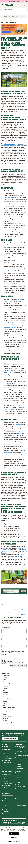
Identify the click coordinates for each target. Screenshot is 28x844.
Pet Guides (6, 793)
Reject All (14, 837)
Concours (5, 686)
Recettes (5, 718)
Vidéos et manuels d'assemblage (20, 766)
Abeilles (19, 778)
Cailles (5, 800)
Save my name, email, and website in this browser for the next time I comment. (12, 652)
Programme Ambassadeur (7, 775)
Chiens (5, 682)
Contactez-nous (21, 751)
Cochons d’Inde (8, 809)
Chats (4, 679)
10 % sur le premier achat (14, 1)
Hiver (4, 697)
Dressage (5, 688)
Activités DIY (6, 675)
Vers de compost (21, 805)
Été (4, 690)
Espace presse (8, 758)
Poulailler (5, 712)
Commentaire (6, 627)
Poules (4, 714)
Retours (19, 760)
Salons (5, 720)
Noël (4, 703)
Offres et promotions (9, 707)
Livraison (19, 757)
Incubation (7, 816)
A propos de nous (7, 750)
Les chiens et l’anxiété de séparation (14, 610)
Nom (3, 636)
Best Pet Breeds (18, 772)
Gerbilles (5, 692)
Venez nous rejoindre (17, 823)
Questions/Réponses (22, 755)
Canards (19, 780)
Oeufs (4, 705)
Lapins (5, 701)
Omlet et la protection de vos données (7, 762)
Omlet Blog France (8, 22)
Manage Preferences (14, 841)
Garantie (19, 762)
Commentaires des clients (8, 755)
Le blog (6, 781)
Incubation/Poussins (9, 699)
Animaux (19, 605)
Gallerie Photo (8, 783)
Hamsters (6, 694)
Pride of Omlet (7, 716)
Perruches (6, 710)
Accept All (14, 834)
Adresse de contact (7, 643)
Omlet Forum (7, 779)
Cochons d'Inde (7, 684)
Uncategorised (7, 723)
